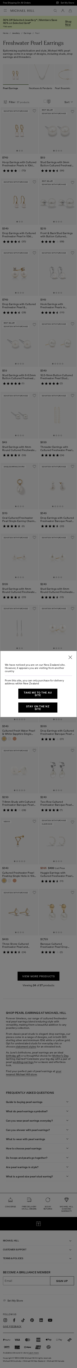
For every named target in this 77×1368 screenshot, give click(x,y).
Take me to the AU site (38, 694)
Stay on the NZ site (38, 708)
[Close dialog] (70, 657)
